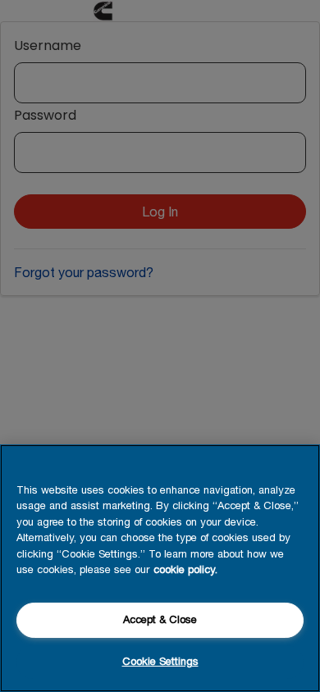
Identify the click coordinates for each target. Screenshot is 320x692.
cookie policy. (185, 569)
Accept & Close (160, 619)
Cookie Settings (160, 661)
